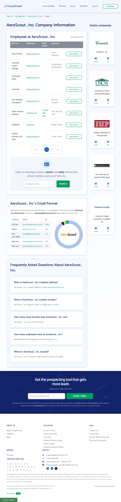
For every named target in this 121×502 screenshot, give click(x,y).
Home (9, 16)
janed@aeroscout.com (31, 234)
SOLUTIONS (48, 6)
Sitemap (10, 455)
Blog (8, 437)
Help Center (94, 433)
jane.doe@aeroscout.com (32, 224)
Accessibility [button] (11, 493)
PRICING (62, 6)
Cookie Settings (8, 500)
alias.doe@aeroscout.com (33, 241)
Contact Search (49, 430)
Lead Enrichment (50, 433)
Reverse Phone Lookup (52, 440)
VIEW (74, 54)
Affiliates (10, 433)
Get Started (110, 6)
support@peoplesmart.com (57, 455)
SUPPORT (84, 6)
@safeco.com (31, 113)
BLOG (73, 6)
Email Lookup (48, 443)
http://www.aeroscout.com (53, 287)
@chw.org (30, 124)
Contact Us (93, 430)
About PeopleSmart (14, 430)
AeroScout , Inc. (35, 16)
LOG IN (95, 6)
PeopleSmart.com (40, 405)
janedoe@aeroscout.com (32, 246)
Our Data (47, 437)
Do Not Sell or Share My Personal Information (99, 439)
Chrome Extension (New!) (53, 447)
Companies (20, 16)
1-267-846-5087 (52, 458)
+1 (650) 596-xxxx (45, 113)
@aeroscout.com (32, 53)
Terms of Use (80, 403)
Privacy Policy (92, 403)
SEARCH (63, 184)
